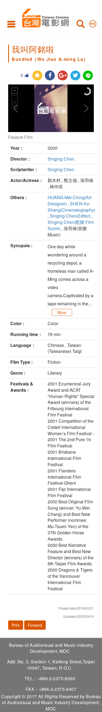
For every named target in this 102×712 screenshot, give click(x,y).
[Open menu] (11, 23)
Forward (35, 625)
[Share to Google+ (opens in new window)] (63, 75)
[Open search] (80, 25)
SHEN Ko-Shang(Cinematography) (71, 206)
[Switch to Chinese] (92, 22)
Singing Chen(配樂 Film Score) (71, 225)
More (61, 312)
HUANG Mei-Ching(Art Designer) (69, 200)
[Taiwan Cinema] (44, 17)
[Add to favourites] (37, 75)
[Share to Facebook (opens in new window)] (50, 75)
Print (16, 625)
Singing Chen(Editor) (70, 216)
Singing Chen (61, 159)
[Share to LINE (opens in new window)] (88, 75)
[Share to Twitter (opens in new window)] (75, 75)
